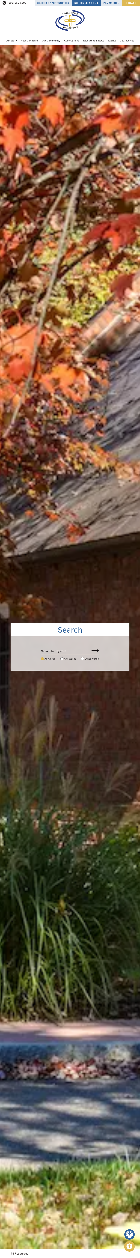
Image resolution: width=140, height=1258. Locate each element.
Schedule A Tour (86, 3)
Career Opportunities (53, 3)
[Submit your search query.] (95, 651)
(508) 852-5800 (17, 3)
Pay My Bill (111, 3)
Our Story (11, 40)
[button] (129, 1234)
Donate (131, 3)
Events (112, 40)
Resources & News (93, 40)
